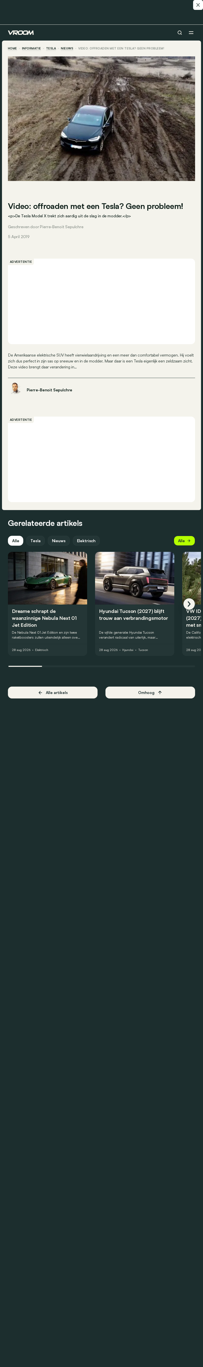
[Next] (189, 604)
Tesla (51, 48)
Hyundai (127, 650)
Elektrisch (86, 540)
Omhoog (146, 692)
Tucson (143, 650)
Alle (15, 540)
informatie (31, 48)
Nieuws (59, 540)
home (12, 48)
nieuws (67, 48)
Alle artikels (57, 692)
